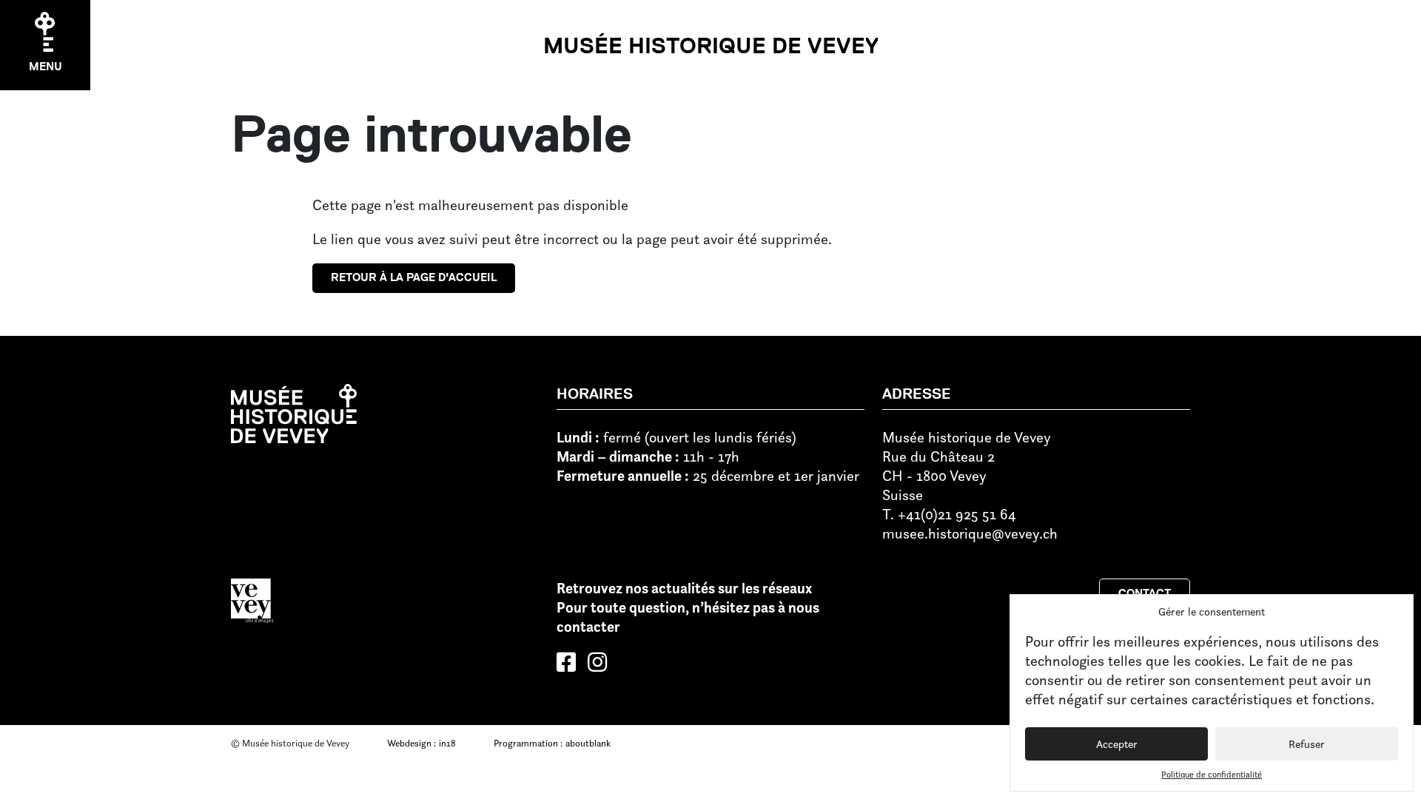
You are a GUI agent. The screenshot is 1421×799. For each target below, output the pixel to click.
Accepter (1117, 744)
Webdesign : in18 (421, 743)
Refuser (1307, 744)
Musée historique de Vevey (711, 45)
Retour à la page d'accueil (414, 277)
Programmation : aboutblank (552, 743)
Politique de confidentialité (1211, 774)
